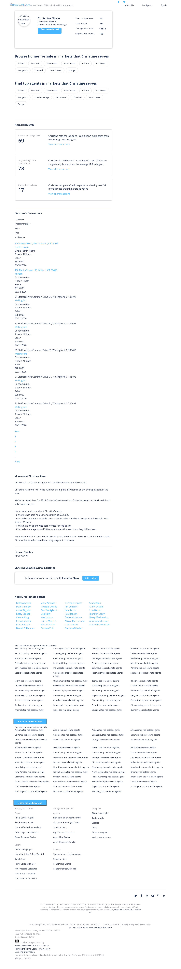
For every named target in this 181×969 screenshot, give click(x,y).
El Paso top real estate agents (105, 685)
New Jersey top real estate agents (107, 767)
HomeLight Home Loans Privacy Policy (32, 948)
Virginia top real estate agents (105, 786)
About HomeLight (100, 813)
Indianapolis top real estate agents (69, 668)
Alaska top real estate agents (66, 730)
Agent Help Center (61, 837)
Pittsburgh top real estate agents (146, 705)
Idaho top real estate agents (28, 747)
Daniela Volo (47, 628)
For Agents (147, 5)
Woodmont (61, 97)
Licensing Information (25, 952)
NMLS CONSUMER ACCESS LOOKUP (32, 945)
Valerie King (22, 617)
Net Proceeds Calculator (26, 868)
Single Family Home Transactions (27, 162)
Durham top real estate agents (145, 710)
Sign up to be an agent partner (67, 817)
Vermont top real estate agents (67, 786)
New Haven (52, 63)
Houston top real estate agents (145, 648)
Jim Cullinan (71, 606)
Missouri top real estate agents (67, 762)
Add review (90, 578)
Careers (95, 822)
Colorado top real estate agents (68, 734)
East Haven (101, 63)
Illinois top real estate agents (66, 747)
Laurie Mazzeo (48, 621)
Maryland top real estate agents (29, 757)
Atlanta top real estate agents (144, 663)
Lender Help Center (62, 863)
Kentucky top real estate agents (67, 752)
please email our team (123, 910)
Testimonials (98, 818)
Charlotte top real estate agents (68, 658)
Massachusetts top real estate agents (70, 757)
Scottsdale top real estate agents (146, 672)
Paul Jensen (71, 613)
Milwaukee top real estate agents (30, 695)
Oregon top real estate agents (67, 776)
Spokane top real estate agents (29, 705)
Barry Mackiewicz (98, 617)
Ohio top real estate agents (143, 772)
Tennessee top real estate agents (107, 781)
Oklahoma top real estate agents (30, 776)
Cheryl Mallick (23, 621)
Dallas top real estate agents (144, 653)
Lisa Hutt (45, 613)
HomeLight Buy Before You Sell (29, 854)
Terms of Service (111, 924)
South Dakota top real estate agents (70, 781)
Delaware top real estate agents (145, 734)
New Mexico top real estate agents (147, 767)
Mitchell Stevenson (99, 624)
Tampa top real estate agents (105, 680)
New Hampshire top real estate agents (71, 767)
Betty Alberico (23, 603)
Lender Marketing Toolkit (64, 868)
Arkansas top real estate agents (145, 730)
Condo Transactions (27, 185)
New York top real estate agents (29, 648)
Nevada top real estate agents (29, 767)
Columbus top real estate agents (107, 668)
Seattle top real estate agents (28, 672)
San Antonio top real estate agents (31, 653)
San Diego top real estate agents (68, 653)
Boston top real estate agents (105, 690)
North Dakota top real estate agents (108, 772)
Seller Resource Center (25, 873)
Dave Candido (23, 606)
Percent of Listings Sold (29, 135)
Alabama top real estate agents (29, 730)
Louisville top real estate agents (67, 695)
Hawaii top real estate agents (144, 739)
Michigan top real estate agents (106, 757)
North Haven (56, 70)
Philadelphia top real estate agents (30, 663)
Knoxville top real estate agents (29, 710)
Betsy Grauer (23, 613)
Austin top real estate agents (28, 658)
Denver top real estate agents (105, 663)
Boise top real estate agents (66, 710)
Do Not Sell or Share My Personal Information (90, 927)
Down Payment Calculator (27, 832)
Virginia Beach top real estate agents (109, 695)
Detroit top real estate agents (105, 705)
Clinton (85, 63)
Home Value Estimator (25, 863)
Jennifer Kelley (97, 613)
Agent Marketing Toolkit (64, 842)
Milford (21, 63)
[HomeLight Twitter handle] (135, 895)
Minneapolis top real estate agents (69, 705)
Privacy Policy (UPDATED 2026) (136, 924)
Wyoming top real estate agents (106, 791)
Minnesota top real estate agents (146, 757)
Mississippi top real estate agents (30, 762)
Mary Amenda (48, 603)
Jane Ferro (70, 610)
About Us (129, 5)
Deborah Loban (73, 617)
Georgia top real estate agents (106, 739)
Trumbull (39, 70)
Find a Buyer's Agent (24, 817)
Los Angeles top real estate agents (69, 648)
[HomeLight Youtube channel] (152, 895)
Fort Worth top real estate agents (107, 672)
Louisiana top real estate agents (106, 752)
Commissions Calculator (26, 878)
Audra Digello (23, 610)
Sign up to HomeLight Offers (66, 822)
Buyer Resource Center (25, 837)
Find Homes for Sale (24, 822)
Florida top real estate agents (66, 739)
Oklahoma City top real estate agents (70, 680)
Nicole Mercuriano (75, 621)
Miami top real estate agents (28, 680)
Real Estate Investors (101, 837)
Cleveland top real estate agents (68, 700)
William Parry (48, 624)
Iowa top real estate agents (143, 747)
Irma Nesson (23, 624)
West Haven (69, 63)
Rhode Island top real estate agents (147, 776)
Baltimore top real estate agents (145, 690)
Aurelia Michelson (98, 621)
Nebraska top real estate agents (145, 762)
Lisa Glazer (95, 610)
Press (94, 827)
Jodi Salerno (71, 624)
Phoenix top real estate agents (106, 653)
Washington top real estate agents (69, 685)
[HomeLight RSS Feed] (164, 895)
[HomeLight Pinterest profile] (158, 895)
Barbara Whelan (73, 628)
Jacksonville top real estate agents (69, 663)
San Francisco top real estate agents (31, 668)
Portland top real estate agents (145, 668)
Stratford (35, 63)
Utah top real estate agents (27, 786)
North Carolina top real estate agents (70, 772)
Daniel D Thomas (25, 628)
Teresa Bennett (73, 603)
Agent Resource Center (64, 832)
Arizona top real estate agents (106, 730)
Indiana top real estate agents (105, 747)
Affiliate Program (99, 832)
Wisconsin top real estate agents (68, 791)
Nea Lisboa (47, 617)
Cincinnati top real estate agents (106, 700)
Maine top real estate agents (144, 752)
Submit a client (60, 827)
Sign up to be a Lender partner (67, 854)
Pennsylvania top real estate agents (108, 776)
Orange (72, 70)
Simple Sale (20, 859)
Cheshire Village (42, 97)
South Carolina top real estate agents (32, 781)
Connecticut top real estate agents (108, 734)
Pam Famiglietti (49, 610)
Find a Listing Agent (24, 849)
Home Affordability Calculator (28, 827)
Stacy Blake (95, 603)
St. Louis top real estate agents (29, 700)
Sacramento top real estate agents (31, 690)
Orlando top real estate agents (29, 685)
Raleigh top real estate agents (144, 680)
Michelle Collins (49, 606)
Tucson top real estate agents (144, 685)
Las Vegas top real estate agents (107, 658)
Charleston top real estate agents (146, 700)
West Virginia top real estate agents (31, 791)
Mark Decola (96, 606)
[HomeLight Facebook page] (141, 895)
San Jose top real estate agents (145, 695)
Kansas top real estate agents (28, 752)
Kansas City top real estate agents (69, 690)
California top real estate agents (29, 734)
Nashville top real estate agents (145, 658)
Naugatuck (23, 70)
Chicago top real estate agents (106, 648)
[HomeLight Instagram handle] (147, 895)
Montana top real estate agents (106, 762)
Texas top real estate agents (144, 781)
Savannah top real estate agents (107, 710)
